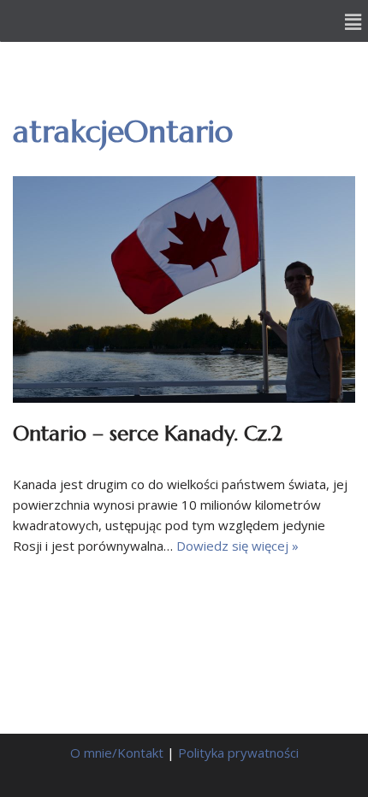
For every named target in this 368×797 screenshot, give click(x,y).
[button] (353, 21)
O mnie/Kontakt (116, 752)
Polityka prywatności (238, 752)
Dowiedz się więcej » (237, 545)
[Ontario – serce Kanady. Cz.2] (184, 289)
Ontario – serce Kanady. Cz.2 (147, 433)
